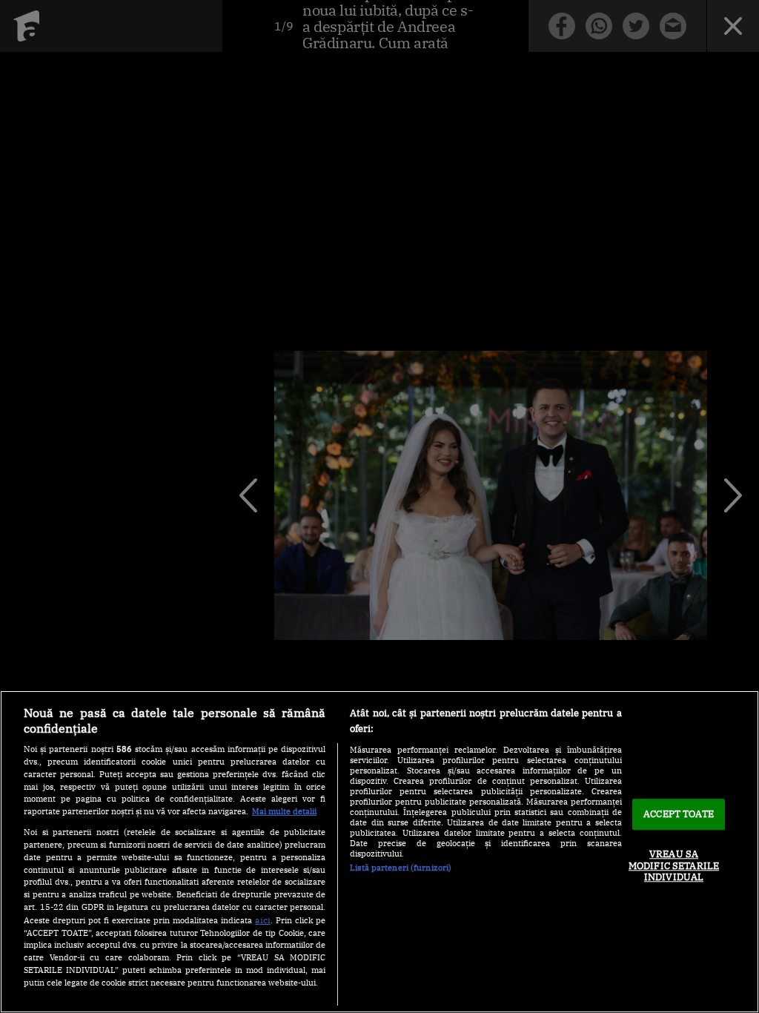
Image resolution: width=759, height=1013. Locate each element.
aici (263, 919)
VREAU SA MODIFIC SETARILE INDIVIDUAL (674, 865)
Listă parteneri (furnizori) (400, 867)
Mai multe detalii (284, 811)
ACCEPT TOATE (678, 814)
